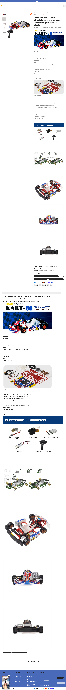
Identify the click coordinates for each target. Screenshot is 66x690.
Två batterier (40, 270)
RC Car (3, 674)
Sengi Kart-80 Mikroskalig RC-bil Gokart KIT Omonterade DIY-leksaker (45, 266)
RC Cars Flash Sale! (33, 1)
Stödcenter (17, 679)
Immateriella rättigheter (31, 681)
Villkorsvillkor (29, 678)
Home (3, 9)
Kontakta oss (17, 674)
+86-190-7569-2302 (5, 3)
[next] (30, 25)
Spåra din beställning (18, 676)
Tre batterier (46, 270)
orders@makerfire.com (13, 3)
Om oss (28, 674)
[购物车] (62, 6)
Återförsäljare (17, 682)
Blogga (28, 682)
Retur (28, 679)
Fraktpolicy (17, 678)
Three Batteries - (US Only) (53, 270)
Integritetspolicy (30, 676)
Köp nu (48, 279)
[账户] (59, 6)
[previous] (9, 25)
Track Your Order (33, 3)
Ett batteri (35, 270)
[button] (60, 276)
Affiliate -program (18, 681)
